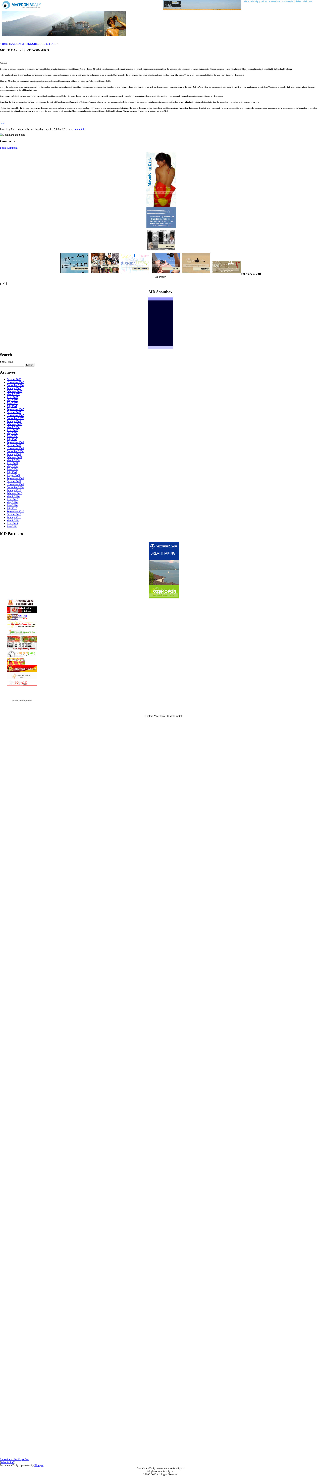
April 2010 (12, 499)
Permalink (79, 129)
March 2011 (13, 520)
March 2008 (13, 427)
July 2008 (12, 439)
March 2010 (13, 496)
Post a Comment (8, 147)
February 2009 (14, 457)
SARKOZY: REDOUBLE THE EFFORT (33, 43)
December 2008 (15, 451)
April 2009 (12, 463)
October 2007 (14, 412)
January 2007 (14, 388)
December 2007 (15, 418)
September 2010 (15, 511)
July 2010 (12, 508)
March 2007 (13, 394)
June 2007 (12, 403)
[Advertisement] (39, 38)
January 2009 (14, 454)
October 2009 (14, 481)
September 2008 (15, 442)
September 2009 (15, 478)
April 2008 (12, 430)
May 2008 (12, 433)
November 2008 (15, 448)
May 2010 (12, 502)
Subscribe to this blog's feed (14, 1459)
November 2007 (15, 415)
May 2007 (12, 400)
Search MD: (6, 361)
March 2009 (13, 460)
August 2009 (13, 475)
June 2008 (12, 436)
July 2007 (12, 406)
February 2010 (14, 493)
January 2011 (14, 517)
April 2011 (12, 523)
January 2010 (14, 490)
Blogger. (38, 1465)
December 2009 (15, 487)
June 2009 (12, 469)
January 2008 (14, 421)
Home (5, 43)
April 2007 (12, 397)
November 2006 (15, 382)
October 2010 (14, 514)
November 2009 (15, 484)
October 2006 (14, 379)
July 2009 (12, 472)
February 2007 (14, 391)
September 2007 (15, 409)
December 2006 (15, 385)
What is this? (7, 1462)
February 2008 (14, 424)
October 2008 (14, 445)
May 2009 (12, 466)
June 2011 (12, 526)
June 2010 (12, 505)
